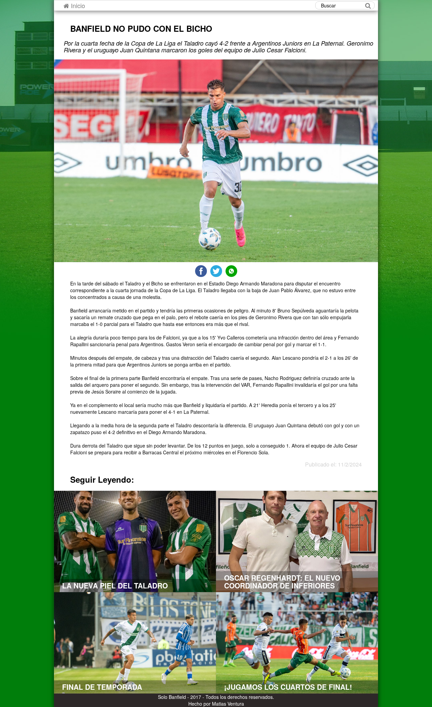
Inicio (77, 5)
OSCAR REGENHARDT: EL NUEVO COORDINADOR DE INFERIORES (282, 581)
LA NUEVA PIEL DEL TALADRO (115, 585)
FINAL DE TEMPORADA (102, 687)
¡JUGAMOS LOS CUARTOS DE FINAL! (288, 687)
